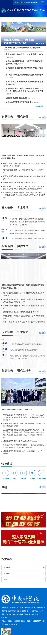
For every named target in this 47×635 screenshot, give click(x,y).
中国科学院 (24, 2)
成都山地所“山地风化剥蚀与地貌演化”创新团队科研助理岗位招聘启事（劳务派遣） (27, 353)
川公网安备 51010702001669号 (31, 611)
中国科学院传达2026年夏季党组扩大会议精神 (22, 48)
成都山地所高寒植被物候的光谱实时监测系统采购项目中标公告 (27, 234)
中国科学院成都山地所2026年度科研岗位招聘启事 (26, 340)
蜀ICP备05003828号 (8, 611)
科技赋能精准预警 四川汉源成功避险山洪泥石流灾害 (23, 170)
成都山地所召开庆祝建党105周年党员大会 (19, 441)
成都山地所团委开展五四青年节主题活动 (16, 409)
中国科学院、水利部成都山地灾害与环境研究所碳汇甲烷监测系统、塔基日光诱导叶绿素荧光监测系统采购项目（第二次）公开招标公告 (27, 215)
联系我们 (32, 2)
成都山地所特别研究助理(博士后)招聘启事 (23, 346)
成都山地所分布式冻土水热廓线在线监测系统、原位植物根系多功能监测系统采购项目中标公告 (27, 225)
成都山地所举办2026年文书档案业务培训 (18, 312)
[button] (37, 43)
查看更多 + (39, 106)
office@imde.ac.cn (11, 624)
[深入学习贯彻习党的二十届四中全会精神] (23, 538)
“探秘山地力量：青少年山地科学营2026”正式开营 (22, 322)
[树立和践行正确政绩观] (23, 520)
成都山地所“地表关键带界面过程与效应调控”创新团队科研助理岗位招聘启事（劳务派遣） (27, 362)
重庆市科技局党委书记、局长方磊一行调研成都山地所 (23, 306)
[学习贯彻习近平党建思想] (23, 501)
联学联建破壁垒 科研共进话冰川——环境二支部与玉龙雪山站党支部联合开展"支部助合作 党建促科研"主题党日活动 (23, 417)
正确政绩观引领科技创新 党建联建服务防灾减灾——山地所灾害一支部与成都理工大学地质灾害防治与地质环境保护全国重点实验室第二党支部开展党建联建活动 (23, 432)
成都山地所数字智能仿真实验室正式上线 (18, 182)
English (17, 2)
